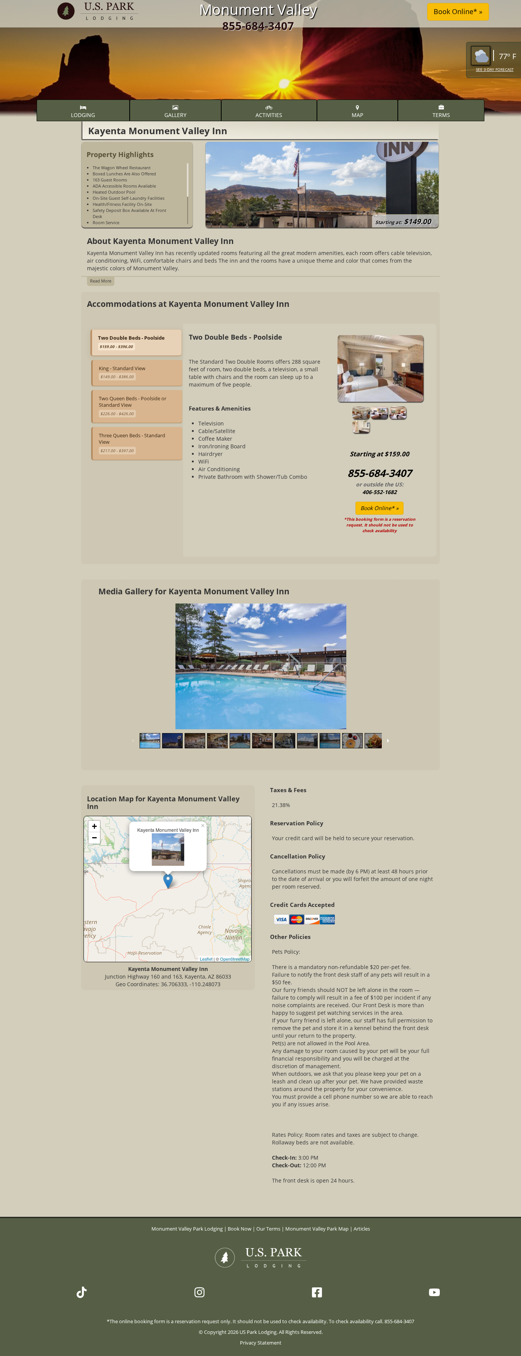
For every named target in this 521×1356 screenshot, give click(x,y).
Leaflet (206, 959)
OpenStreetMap (234, 959)
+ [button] (94, 826)
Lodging (83, 115)
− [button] (94, 837)
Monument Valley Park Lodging (187, 1229)
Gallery (175, 115)
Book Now (239, 1229)
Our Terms (268, 1229)
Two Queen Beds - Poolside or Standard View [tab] (132, 405)
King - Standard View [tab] (122, 372)
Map (357, 115)
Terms (441, 115)
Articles (362, 1229)
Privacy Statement (260, 1343)
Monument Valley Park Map (317, 1229)
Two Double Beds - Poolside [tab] (131, 341)
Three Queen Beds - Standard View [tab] (132, 442)
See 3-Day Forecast (495, 69)
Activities (269, 115)
